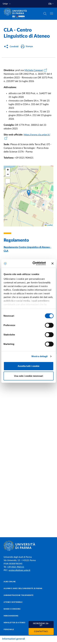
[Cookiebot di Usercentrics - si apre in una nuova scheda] (34, 263)
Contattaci (41, 632)
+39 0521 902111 (15, 567)
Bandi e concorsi (12, 609)
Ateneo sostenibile (13, 602)
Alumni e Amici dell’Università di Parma (23, 588)
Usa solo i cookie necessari (28, 376)
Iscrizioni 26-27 (41, 625)
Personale (9, 629)
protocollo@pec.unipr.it (19, 570)
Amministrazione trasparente (18, 595)
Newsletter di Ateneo (14, 622)
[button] (7, 4)
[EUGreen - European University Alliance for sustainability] (18, 17)
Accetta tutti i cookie (28, 366)
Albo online (10, 581)
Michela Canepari (33, 70)
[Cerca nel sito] (45, 14)
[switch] (49, 325)
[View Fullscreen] (7, 181)
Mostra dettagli (39, 356)
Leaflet (50, 225)
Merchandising (11, 616)
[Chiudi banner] (52, 263)
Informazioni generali (13, 639)
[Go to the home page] (16, 11)
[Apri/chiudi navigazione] (51, 13)
